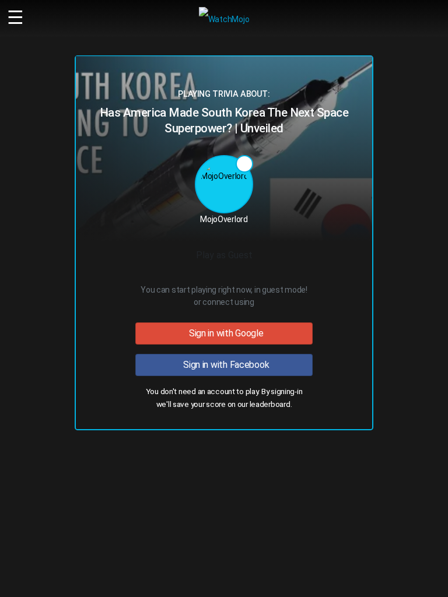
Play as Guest (224, 255)
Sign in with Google (223, 333)
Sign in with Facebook (224, 364)
